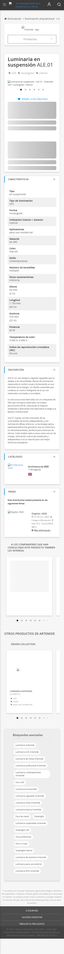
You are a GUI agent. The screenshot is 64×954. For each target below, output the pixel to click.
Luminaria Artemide (25, 745)
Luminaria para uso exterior (29, 864)
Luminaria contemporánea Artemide (28, 774)
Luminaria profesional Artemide (31, 765)
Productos (30, 39)
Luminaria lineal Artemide (28, 802)
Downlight (39, 816)
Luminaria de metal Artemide (29, 758)
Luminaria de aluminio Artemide (31, 857)
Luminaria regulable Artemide (30, 795)
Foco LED (20, 782)
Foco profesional (23, 836)
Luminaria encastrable (26, 789)
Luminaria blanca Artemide (28, 809)
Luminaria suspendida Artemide (31, 823)
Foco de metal (22, 816)
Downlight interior (24, 850)
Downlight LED (22, 830)
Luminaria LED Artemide (27, 752)
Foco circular (22, 843)
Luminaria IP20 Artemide (27, 870)
